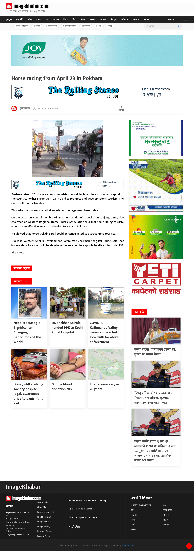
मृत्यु (110, 26)
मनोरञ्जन (124, 19)
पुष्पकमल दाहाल (70, 26)
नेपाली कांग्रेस (52, 26)
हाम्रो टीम (74, 527)
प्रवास (146, 19)
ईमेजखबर (25, 108)
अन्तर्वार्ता (136, 19)
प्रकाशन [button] (171, 19)
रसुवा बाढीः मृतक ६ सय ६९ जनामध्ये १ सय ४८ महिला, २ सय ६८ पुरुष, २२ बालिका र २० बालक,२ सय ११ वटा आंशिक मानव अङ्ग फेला (155, 451)
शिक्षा (65, 19)
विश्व (74, 19)
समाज (38, 19)
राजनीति (19, 19)
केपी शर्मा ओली (22, 26)
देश (132, 510)
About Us (41, 507)
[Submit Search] (179, 26)
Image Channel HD (46, 512)
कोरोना (38, 26)
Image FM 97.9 (44, 517)
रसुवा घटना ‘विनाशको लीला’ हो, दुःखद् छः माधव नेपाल (155, 352)
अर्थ (46, 19)
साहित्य (103, 19)
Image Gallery (43, 526)
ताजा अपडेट (139, 312)
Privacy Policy (43, 536)
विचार (82, 19)
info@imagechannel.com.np (17, 534)
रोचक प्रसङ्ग (167, 510)
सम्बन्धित (17, 281)
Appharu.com (128, 546)
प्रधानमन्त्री (86, 26)
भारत (99, 26)
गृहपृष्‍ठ (9, 19)
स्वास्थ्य (56, 19)
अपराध (92, 19)
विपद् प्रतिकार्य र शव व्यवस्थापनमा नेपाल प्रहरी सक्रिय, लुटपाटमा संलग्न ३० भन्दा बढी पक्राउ (156, 397)
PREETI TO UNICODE (141, 505)
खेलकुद (113, 19)
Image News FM (44, 522)
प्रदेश (30, 19)
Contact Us (42, 502)
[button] (185, 19)
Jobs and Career (44, 531)
